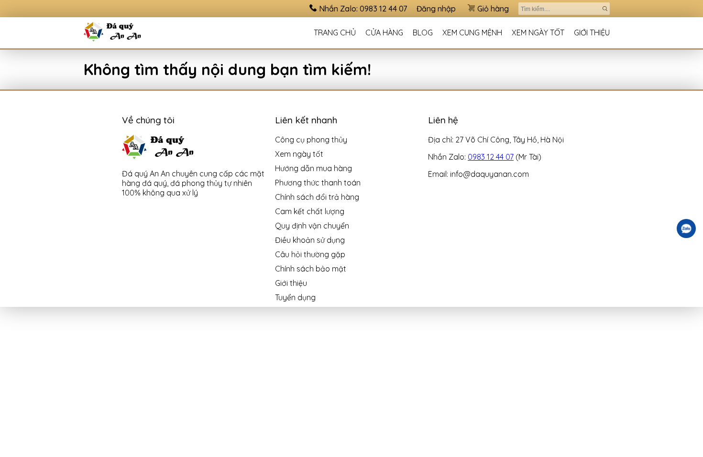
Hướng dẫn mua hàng (313, 168)
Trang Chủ (335, 32)
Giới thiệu (592, 32)
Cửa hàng (384, 32)
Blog (423, 32)
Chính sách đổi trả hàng (317, 197)
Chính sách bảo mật (310, 268)
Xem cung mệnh (472, 32)
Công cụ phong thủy (311, 139)
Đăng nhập (436, 8)
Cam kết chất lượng (309, 211)
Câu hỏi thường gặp (310, 254)
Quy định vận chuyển (312, 225)
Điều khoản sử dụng (310, 240)
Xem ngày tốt (538, 32)
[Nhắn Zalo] (686, 228)
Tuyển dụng (295, 297)
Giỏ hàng (493, 8)
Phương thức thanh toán (318, 182)
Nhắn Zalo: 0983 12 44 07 (363, 8)
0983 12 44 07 (491, 157)
